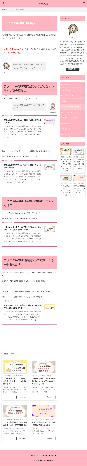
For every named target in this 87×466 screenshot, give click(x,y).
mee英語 (43, 4)
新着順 (6, 353)
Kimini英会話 (67, 123)
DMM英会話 (67, 84)
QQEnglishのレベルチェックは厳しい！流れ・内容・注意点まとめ (66, 190)
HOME (5, 9)
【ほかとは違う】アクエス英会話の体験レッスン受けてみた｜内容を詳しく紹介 (22, 228)
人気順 (11, 353)
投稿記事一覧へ (72, 69)
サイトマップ (35, 455)
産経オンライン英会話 (70, 118)
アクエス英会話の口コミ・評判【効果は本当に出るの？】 (22, 121)
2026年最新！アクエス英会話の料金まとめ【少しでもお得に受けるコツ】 (23, 307)
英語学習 (66, 134)
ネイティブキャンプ (69, 95)
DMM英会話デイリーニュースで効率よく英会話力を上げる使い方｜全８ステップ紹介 (66, 165)
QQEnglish (66, 101)
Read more (22, 397)
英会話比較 (66, 129)
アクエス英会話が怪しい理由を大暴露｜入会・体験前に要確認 (22, 166)
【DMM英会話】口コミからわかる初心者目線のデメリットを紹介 (79, 164)
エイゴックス (67, 112)
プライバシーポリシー (49, 455)
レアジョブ (66, 90)
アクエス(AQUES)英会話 (17, 9)
